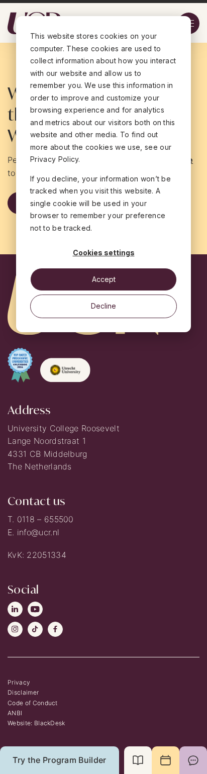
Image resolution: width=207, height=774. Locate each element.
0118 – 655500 (45, 519)
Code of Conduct (33, 703)
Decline (103, 306)
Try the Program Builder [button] (59, 759)
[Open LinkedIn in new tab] (15, 609)
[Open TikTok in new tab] (35, 629)
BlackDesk (49, 723)
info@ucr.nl (38, 532)
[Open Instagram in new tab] (15, 629)
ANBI (15, 713)
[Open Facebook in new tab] (55, 629)
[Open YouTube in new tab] (35, 609)
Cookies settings (104, 252)
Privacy (19, 682)
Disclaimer (23, 692)
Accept (104, 279)
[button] (138, 760)
